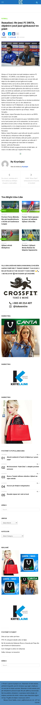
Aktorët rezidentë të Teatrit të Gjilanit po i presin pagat (19, 458)
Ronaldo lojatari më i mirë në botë (15, 494)
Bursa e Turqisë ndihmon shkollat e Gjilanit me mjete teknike (19, 477)
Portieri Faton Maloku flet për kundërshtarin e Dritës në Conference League (10, 220)
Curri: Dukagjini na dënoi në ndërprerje (13, 649)
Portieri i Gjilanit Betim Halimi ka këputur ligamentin (29, 247)
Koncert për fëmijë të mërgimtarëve (15, 485)
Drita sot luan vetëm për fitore (10, 636)
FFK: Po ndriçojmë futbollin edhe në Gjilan (14, 640)
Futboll (4, 18)
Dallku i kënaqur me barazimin (10, 652)
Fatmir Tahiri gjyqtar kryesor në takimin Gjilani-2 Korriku (30, 219)
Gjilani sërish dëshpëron (6, 246)
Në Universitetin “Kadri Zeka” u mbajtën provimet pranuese (20, 467)
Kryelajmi (13, 37)
